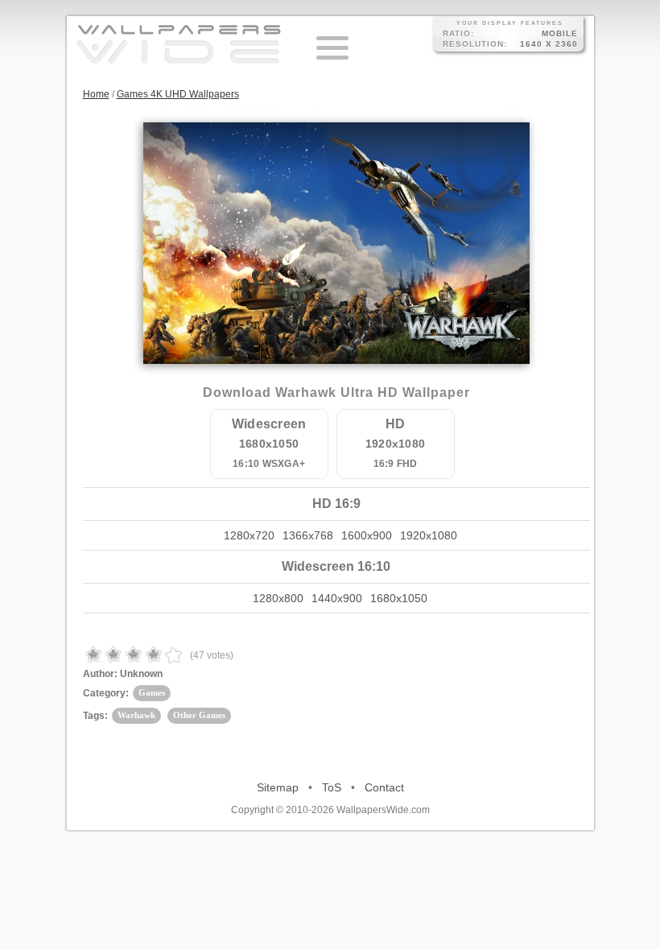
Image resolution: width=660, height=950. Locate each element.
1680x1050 (398, 598)
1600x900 (366, 535)
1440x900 (336, 598)
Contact (384, 787)
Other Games (199, 715)
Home (96, 94)
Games (151, 692)
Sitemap (278, 787)
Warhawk (136, 715)
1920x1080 (428, 535)
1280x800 (278, 598)
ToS (331, 787)
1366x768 (308, 535)
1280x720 (249, 535)
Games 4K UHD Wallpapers (178, 94)
